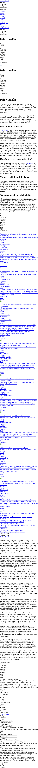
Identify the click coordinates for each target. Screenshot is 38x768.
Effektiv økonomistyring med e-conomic (12, 530)
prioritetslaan (29, 163)
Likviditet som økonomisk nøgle (9, 523)
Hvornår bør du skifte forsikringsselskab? (12, 522)
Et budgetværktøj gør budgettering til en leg (12, 532)
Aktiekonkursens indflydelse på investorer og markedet (16, 520)
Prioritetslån (3, 528)
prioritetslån (5, 130)
